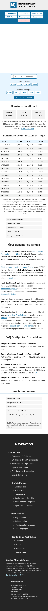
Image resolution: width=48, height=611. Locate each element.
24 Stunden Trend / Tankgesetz (25, 460)
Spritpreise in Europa (23, 506)
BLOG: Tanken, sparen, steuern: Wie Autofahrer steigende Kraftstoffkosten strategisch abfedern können (24, 425)
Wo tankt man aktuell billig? (16, 411)
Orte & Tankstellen (19, 475)
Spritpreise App (21, 521)
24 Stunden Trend (13, 224)
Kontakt (19, 544)
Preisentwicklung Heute (15, 219)
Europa (4, 318)
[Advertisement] (24, 49)
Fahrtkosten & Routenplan (23, 471)
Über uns (19, 541)
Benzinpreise (37, 13)
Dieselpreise (24, 17)
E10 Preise (11, 17)
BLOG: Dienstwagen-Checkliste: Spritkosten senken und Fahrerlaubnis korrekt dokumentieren (22, 417)
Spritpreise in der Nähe (15, 403)
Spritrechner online (20, 467)
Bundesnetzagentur (9, 289)
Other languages (21, 529)
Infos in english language (25, 525)
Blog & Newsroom (22, 518)
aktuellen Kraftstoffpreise (18, 315)
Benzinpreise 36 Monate (15, 228)
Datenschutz (21, 552)
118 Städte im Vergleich (25, 502)
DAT (36, 373)
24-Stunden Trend (27, 129)
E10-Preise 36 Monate (15, 232)
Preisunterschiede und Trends (21, 326)
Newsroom (37, 17)
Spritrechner (14, 278)
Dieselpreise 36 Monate (15, 236)
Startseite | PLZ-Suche (21, 456)
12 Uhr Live (24, 21)
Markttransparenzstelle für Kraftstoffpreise (17, 267)
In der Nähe (24, 13)
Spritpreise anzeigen (24, 97)
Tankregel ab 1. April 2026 (22, 464)
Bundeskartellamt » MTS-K (15, 575)
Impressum (20, 548)
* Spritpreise (11, 13)
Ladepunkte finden (8, 294)
